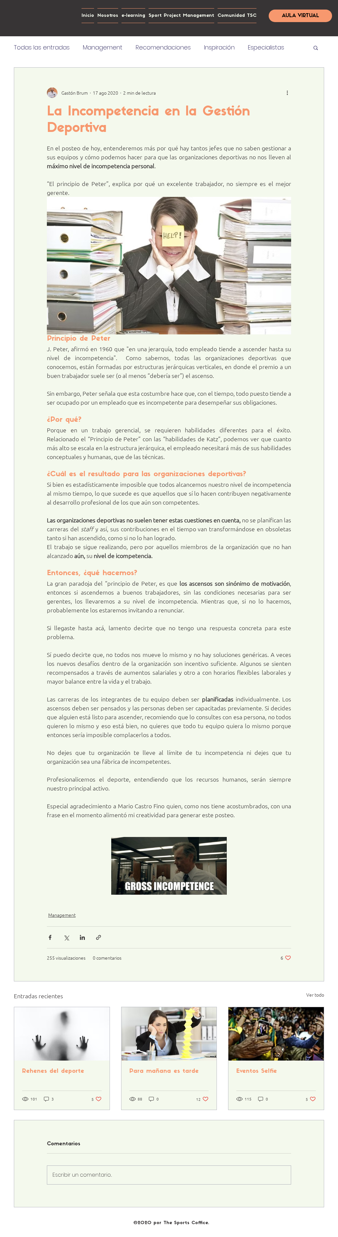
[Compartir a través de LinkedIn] (82, 937)
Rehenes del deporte (53, 1071)
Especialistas (266, 47)
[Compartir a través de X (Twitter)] (66, 937)
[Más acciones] (287, 93)
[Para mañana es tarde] (169, 1034)
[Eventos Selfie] (276, 1034)
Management (102, 47)
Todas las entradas (42, 47)
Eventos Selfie (256, 1071)
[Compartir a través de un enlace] (98, 937)
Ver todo (315, 994)
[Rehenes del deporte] (62, 1034)
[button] (316, 47)
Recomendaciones (163, 47)
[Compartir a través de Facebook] (50, 937)
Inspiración (219, 47)
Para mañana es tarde (164, 1071)
